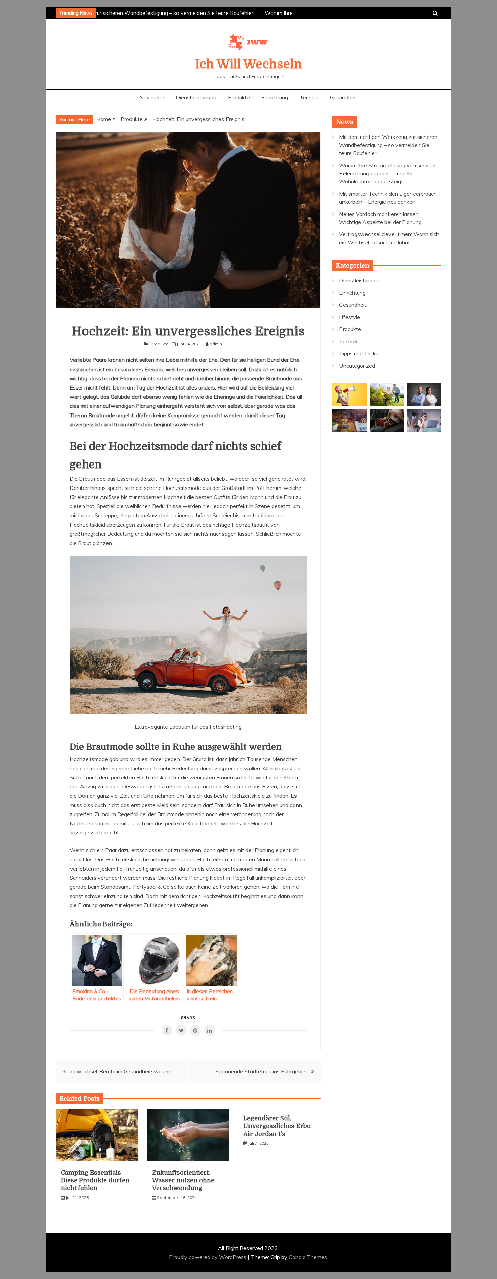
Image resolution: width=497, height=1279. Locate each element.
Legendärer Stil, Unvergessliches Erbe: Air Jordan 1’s (277, 1126)
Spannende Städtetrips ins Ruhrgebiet (261, 1071)
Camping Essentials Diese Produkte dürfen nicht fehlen (95, 1180)
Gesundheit (343, 97)
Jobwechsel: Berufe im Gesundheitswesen (119, 1071)
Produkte (239, 97)
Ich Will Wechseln (248, 64)
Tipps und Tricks (358, 353)
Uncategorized (357, 365)
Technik (309, 97)
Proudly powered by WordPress (208, 1257)
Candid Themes (308, 1257)
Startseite (152, 97)
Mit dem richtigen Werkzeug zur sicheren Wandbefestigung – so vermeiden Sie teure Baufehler (133, 12)
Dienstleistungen (196, 97)
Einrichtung (274, 97)
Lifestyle (349, 317)
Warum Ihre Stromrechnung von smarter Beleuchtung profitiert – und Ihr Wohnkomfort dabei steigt (387, 173)
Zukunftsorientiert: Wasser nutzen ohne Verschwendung (183, 1180)
